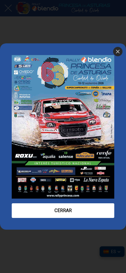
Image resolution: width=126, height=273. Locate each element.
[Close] (117, 51)
